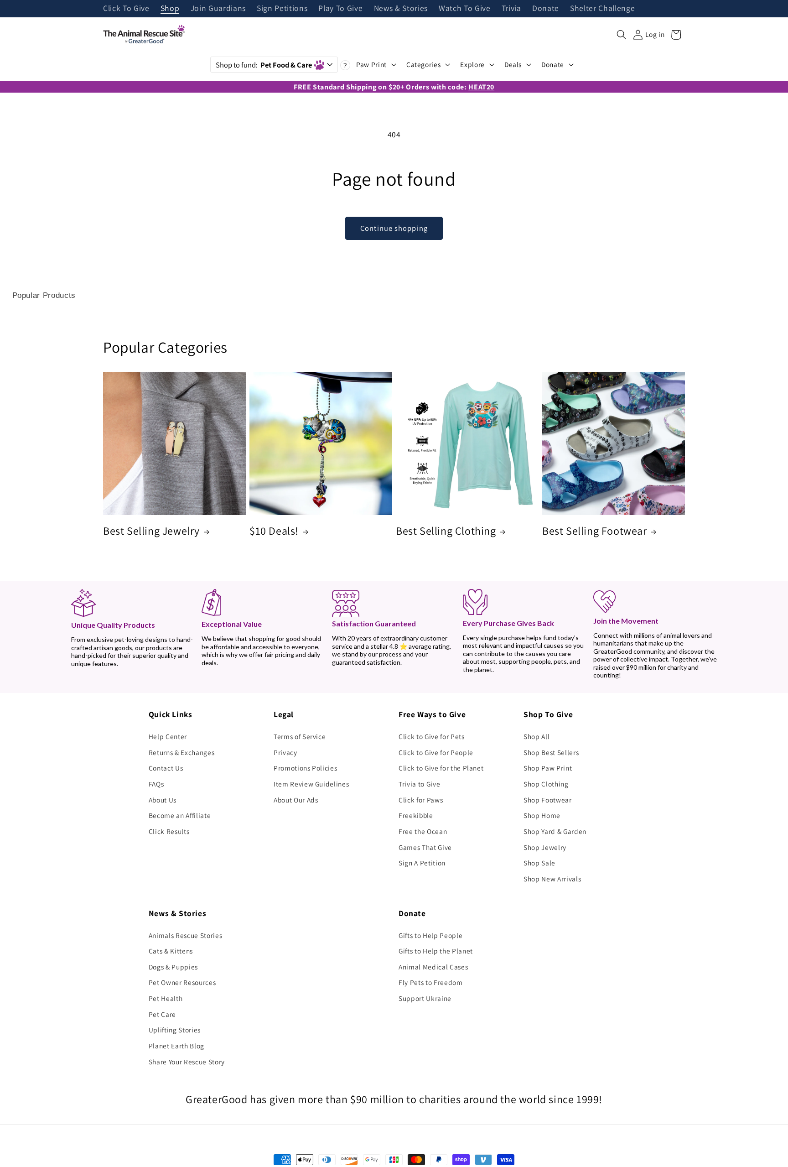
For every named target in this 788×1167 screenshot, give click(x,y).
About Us (162, 799)
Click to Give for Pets (432, 736)
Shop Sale (539, 862)
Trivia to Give (419, 783)
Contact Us (166, 767)
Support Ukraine (425, 998)
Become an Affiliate (180, 815)
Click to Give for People (436, 752)
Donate (545, 8)
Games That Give (425, 847)
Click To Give (126, 8)
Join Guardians (218, 8)
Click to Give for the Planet (441, 767)
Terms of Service (300, 736)
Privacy (285, 752)
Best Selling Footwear (594, 531)
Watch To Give (465, 8)
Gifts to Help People (430, 935)
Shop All (537, 736)
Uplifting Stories (175, 1029)
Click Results (169, 831)
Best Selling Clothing (446, 531)
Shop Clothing (546, 783)
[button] (622, 35)
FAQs (156, 783)
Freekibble (416, 815)
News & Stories (401, 8)
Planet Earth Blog (176, 1045)
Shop (170, 8)
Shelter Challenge (602, 8)
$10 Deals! (274, 531)
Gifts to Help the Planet (436, 950)
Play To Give (340, 8)
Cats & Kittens (171, 950)
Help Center (168, 736)
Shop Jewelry (545, 847)
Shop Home (542, 815)
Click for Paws (421, 799)
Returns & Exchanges (182, 752)
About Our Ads (296, 799)
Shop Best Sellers (551, 752)
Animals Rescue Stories (186, 935)
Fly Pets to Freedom (431, 982)
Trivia (511, 8)
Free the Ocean (423, 831)
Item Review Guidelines (311, 783)
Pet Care (162, 1014)
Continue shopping (394, 228)
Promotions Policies (305, 767)
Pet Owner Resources (182, 982)
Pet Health (166, 998)
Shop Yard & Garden (555, 831)
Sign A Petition (422, 862)
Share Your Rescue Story (187, 1061)
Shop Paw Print (548, 767)
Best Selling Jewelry (151, 531)
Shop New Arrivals (552, 878)
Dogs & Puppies (173, 966)
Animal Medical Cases (433, 966)
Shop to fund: (264, 65)
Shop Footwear (548, 799)
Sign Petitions (282, 8)
